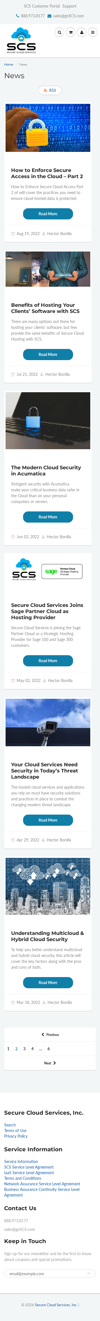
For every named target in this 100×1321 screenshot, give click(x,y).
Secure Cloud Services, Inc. (56, 1305)
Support (69, 6)
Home (8, 64)
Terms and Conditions (22, 1178)
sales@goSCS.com (68, 15)
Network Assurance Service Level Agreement (42, 1183)
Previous (52, 1035)
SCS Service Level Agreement (29, 1167)
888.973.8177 (33, 15)
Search (10, 1125)
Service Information (21, 1161)
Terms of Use (15, 1130)
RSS (52, 90)
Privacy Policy (16, 1136)
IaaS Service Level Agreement (29, 1172)
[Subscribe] (89, 1273)
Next (47, 1063)
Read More (48, 213)
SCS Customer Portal (42, 6)
